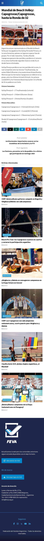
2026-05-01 (5, 369)
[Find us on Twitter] (21, 524)
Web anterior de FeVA (13, 461)
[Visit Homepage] (22, 3)
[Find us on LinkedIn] (30, 524)
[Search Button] (41, 3)
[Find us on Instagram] (18, 524)
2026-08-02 (5, 245)
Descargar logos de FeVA (14, 477)
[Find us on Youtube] (25, 524)
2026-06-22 (5, 285)
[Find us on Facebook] (14, 524)
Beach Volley (7, 194)
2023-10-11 (4, 22)
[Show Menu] (2, 3)
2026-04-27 (5, 410)
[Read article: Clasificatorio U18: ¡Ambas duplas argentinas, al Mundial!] (22, 347)
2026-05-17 (5, 329)
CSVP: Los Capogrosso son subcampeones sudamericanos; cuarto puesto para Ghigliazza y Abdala (21, 323)
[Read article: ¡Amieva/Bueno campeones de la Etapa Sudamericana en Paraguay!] (22, 387)
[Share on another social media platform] (39, 129)
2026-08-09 (5, 204)
